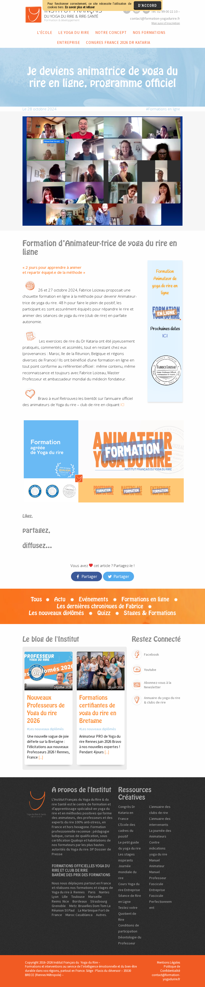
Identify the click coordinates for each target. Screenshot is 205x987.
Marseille (95, 896)
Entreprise (68, 42)
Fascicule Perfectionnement (160, 901)
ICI (122, 404)
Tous (36, 599)
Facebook (151, 654)
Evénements (93, 599)
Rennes (79, 892)
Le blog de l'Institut (50, 639)
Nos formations (149, 32)
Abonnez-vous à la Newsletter (157, 684)
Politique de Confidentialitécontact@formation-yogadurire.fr (166, 972)
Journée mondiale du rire (127, 872)
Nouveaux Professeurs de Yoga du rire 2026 (46, 709)
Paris (92, 892)
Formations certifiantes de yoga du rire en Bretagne (97, 709)
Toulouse (78, 896)
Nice (65, 901)
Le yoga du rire (73, 32)
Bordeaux (79, 901)
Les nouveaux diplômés (56, 613)
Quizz (103, 613)
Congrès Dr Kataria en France (126, 812)
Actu (60, 599)
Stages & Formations (150, 613)
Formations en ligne (164, 109)
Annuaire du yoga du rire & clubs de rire (162, 700)
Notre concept (111, 32)
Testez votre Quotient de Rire (128, 913)
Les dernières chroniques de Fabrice (100, 606)
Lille (65, 896)
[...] (40, 757)
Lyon (55, 896)
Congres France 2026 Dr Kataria (118, 42)
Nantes (104, 892)
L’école (44, 32)
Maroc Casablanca (79, 915)
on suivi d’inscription (166, 23)
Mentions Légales (168, 962)
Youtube (150, 669)
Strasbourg (98, 901)
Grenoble (59, 906)
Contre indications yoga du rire (158, 848)
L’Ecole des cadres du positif (126, 830)
